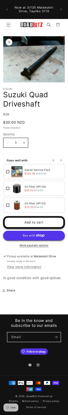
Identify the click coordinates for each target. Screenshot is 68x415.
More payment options (34, 245)
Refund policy (30, 401)
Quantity (9, 134)
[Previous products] (53, 160)
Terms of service (36, 407)
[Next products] (61, 160)
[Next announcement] (61, 9)
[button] (8, 24)
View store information (24, 267)
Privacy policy (51, 401)
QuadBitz (31, 396)
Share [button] (11, 290)
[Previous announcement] (7, 9)
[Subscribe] (56, 337)
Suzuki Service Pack (37, 169)
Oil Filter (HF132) (35, 203)
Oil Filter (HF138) (35, 186)
